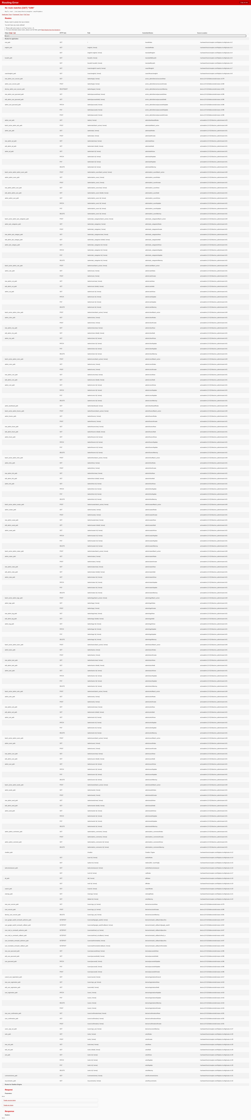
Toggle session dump (10, 1100)
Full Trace (27, 14)
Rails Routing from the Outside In (50, 30)
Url (14, 33)
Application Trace (7, 14)
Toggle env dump (8, 1105)
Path (11, 33)
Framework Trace (18, 14)
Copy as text (244, 2)
